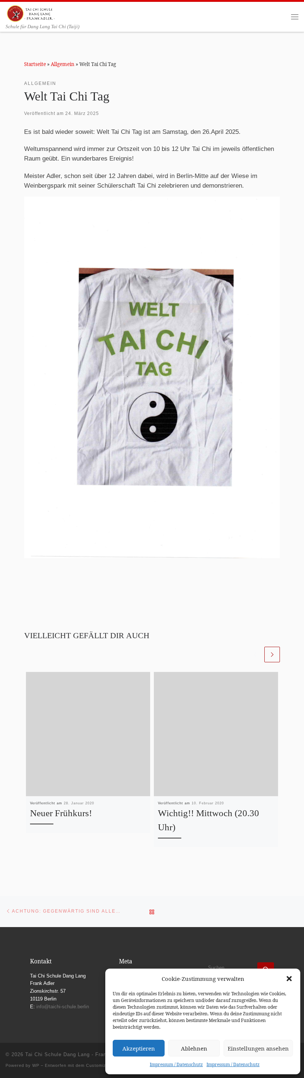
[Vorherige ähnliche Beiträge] (255, 654)
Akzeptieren (138, 1048)
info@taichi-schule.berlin (62, 1006)
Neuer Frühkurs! (61, 813)
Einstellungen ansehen (258, 1048)
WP (35, 1065)
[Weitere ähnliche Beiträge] (272, 654)
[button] (289, 978)
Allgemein (63, 64)
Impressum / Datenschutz (176, 1064)
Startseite (35, 64)
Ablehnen (194, 1048)
